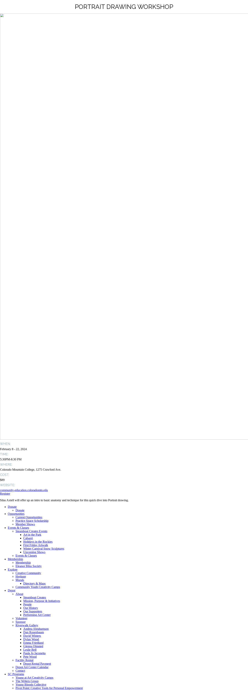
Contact (20, 670)
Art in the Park (32, 534)
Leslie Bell (29, 649)
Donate (12, 506)
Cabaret (28, 538)
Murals (20, 580)
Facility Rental (24, 660)
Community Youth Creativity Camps (38, 587)
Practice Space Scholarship (32, 520)
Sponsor (21, 621)
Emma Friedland (33, 642)
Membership (15, 559)
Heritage (21, 576)
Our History (30, 608)
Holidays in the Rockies (38, 541)
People (27, 604)
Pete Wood (30, 656)
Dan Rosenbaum (33, 632)
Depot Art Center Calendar (32, 667)
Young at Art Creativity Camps (34, 677)
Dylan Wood (31, 639)
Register (5, 493)
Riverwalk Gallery (27, 625)
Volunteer (21, 618)
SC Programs (16, 674)
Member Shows (25, 524)
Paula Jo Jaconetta (34, 653)
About (19, 594)
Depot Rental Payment (37, 663)
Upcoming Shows (34, 552)
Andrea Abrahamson (36, 628)
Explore (12, 569)
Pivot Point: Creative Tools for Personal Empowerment (49, 688)
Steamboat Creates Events (31, 531)
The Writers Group (27, 681)
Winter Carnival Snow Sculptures (43, 548)
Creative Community (28, 573)
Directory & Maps (34, 583)
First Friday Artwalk (35, 545)
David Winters (32, 635)
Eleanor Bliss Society (29, 566)
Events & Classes (18, 527)
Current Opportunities (29, 517)
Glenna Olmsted (33, 646)
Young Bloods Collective (31, 684)
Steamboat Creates (34, 597)
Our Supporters (32, 611)
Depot (11, 590)
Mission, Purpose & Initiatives (41, 601)
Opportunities (16, 513)
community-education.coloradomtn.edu (24, 490)
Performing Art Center (37, 614)
